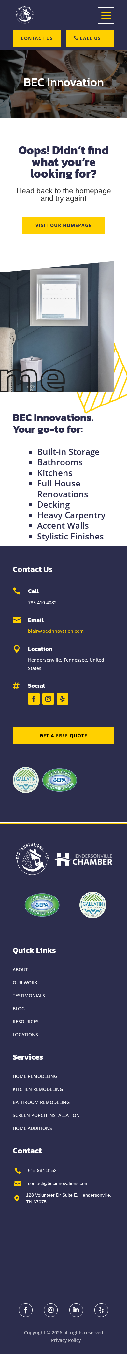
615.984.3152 (42, 1170)
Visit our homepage (63, 225)
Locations (25, 1034)
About (20, 969)
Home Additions (32, 1128)
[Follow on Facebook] (34, 699)
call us (90, 38)
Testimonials (29, 995)
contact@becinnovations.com (58, 1183)
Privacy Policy (66, 1340)
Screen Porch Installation (46, 1115)
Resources (26, 1021)
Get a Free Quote (63, 735)
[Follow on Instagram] (48, 699)
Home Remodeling (35, 1076)
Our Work (25, 982)
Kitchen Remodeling (38, 1089)
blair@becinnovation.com (56, 631)
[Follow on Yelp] (62, 699)
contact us (37, 38)
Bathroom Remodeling (41, 1102)
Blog (19, 1008)
